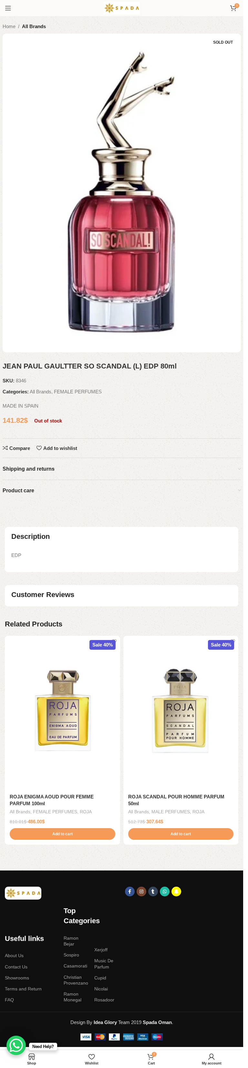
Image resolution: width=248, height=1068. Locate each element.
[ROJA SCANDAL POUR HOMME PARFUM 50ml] (181, 712)
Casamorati (75, 965)
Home (9, 26)
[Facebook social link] (130, 891)
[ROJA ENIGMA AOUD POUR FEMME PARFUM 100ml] (62, 712)
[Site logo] (121, 7)
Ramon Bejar (71, 940)
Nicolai (101, 988)
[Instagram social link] (141, 891)
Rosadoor (104, 999)
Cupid (100, 977)
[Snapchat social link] (176, 891)
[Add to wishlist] (114, 641)
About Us (14, 955)
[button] (62, 834)
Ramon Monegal (72, 996)
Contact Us (16, 966)
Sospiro (71, 954)
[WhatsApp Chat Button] (16, 1045)
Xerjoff (101, 949)
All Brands (34, 26)
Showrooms (17, 977)
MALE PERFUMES (170, 811)
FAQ (9, 999)
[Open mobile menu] (8, 8)
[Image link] (23, 892)
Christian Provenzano (76, 980)
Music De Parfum (103, 963)
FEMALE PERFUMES (78, 391)
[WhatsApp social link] (165, 891)
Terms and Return (23, 988)
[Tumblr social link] (153, 891)
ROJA (86, 811)
